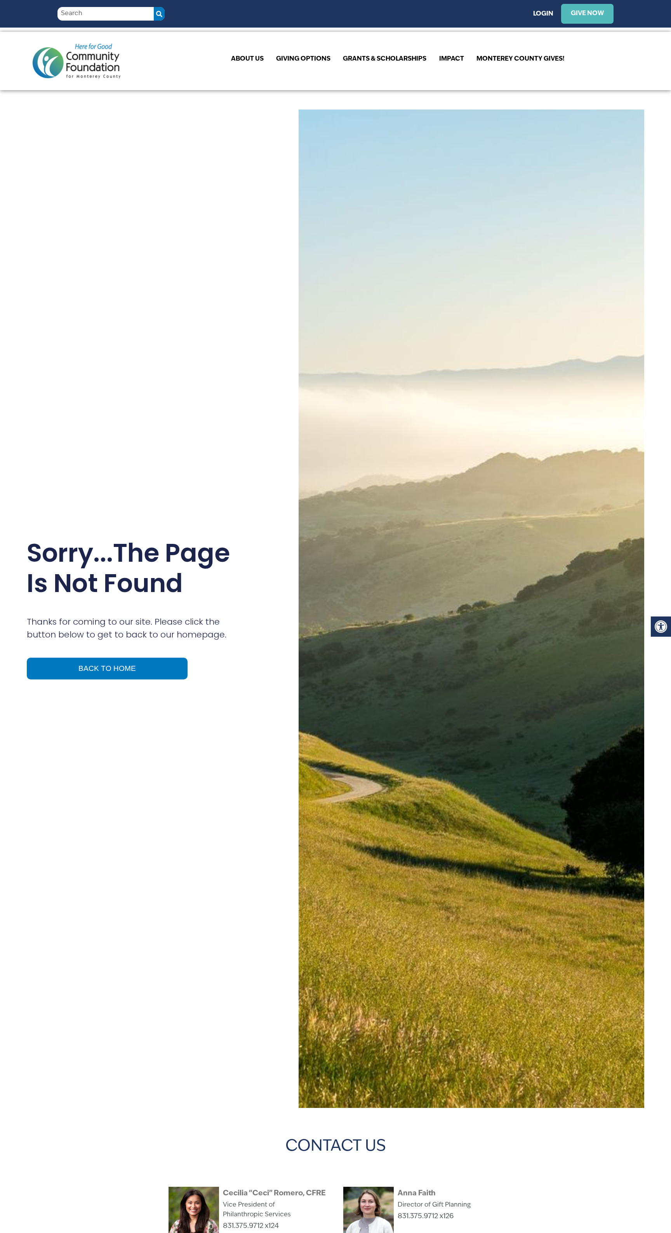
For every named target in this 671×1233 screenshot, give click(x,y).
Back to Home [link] (107, 668)
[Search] (159, 14)
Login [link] (543, 14)
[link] (661, 626)
